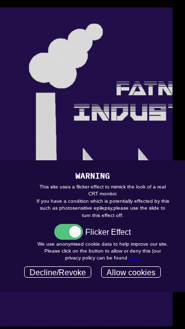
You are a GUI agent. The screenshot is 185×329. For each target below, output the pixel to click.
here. (135, 257)
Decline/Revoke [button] (58, 272)
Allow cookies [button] (131, 272)
